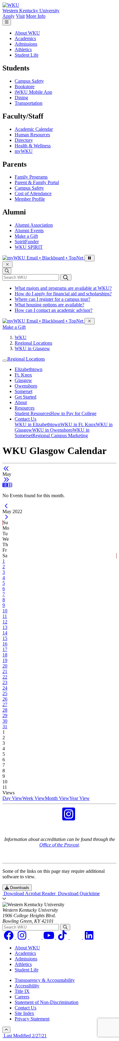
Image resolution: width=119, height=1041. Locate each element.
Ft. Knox (23, 374)
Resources (24, 408)
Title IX (22, 991)
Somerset (23, 391)
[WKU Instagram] (69, 817)
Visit (20, 16)
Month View (57, 798)
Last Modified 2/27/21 (24, 1035)
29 (4, 715)
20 (4, 665)
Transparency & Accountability (45, 980)
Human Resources (32, 134)
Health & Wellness (33, 145)
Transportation (28, 103)
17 (4, 649)
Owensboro (26, 385)
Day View (12, 798)
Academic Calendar (34, 129)
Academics (25, 38)
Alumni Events (29, 230)
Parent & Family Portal (37, 182)
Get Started (25, 396)
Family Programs (31, 177)
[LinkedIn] (89, 937)
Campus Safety (29, 81)
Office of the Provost (59, 844)
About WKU (27, 33)
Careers (22, 996)
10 (4, 610)
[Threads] (36, 937)
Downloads (19, 887)
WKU (21, 337)
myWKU (24, 151)
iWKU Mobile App (33, 92)
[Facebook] (9, 937)
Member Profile (30, 199)
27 (4, 704)
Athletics (23, 49)
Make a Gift (26, 236)
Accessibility (27, 985)
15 (4, 638)
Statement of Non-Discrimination (46, 1002)
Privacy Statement (32, 1018)
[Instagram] (22, 937)
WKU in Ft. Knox (78, 424)
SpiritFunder (27, 241)
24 (4, 688)
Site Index (24, 1013)
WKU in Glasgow (32, 348)
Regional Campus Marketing (60, 435)
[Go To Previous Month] (6, 468)
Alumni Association (34, 225)
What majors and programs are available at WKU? (63, 288)
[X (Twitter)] (76, 937)
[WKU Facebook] (50, 817)
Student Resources (32, 413)
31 (4, 726)
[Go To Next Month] (6, 479)
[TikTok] (63, 937)
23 (4, 682)
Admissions (26, 44)
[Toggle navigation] (4, 361)
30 (4, 721)
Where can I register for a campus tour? (52, 299)
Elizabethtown (28, 369)
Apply (8, 16)
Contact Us (25, 419)
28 (4, 710)
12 (4, 621)
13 (4, 627)
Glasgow (23, 380)
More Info (35, 16)
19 (4, 660)
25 (4, 693)
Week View (33, 798)
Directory (24, 140)
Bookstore (24, 86)
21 (4, 671)
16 (4, 643)
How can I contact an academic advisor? (53, 310)
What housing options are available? (49, 304)
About (21, 402)
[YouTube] (49, 937)
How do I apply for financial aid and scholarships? (63, 293)
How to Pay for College (73, 413)
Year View (79, 798)
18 (4, 654)
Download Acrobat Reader (29, 893)
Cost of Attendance (33, 193)
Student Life (26, 55)
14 (4, 632)
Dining (21, 97)
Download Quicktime (78, 893)
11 (4, 616)
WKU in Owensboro (52, 430)
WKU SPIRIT (29, 247)
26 (4, 699)
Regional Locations (33, 343)
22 (4, 676)
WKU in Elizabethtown (37, 424)
